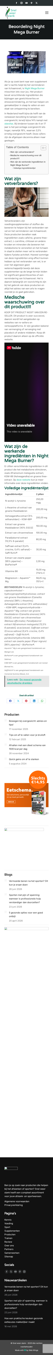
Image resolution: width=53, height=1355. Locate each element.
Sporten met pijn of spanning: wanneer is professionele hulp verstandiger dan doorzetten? (25, 899)
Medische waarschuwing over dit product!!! (26, 157)
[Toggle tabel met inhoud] (42, 147)
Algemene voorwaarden (16, 1201)
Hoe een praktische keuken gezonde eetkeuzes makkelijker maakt (23, 1320)
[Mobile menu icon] (47, 12)
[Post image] (5, 720)
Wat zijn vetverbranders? (22, 152)
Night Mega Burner (35, 88)
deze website (23, 479)
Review (8, 1241)
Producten (9, 1234)
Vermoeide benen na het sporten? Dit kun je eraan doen (28, 883)
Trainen (8, 1238)
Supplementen (12, 1230)
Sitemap (8, 1256)
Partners (8, 1249)
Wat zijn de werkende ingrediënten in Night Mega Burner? (27, 163)
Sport (7, 1227)
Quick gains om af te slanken (24, 759)
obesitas (8, 123)
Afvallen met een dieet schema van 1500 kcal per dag (27, 747)
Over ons (9, 1245)
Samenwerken (11, 1252)
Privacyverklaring (13, 1205)
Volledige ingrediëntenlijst (24, 168)
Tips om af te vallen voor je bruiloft (27, 735)
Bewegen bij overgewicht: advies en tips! (28, 723)
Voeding (8, 1223)
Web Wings (33, 1350)
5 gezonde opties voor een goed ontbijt (26, 914)
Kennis (7, 1219)
